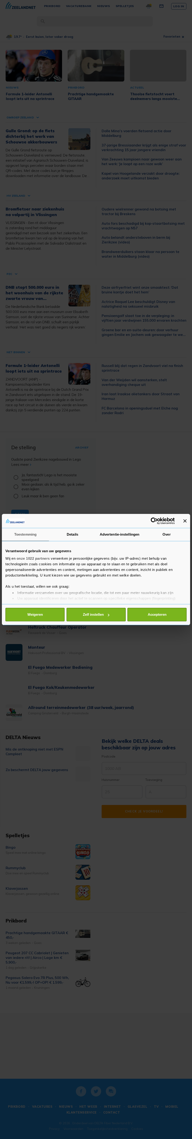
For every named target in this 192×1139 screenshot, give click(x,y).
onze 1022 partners (33, 558)
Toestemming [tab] (25, 534)
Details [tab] (72, 534)
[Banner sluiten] (185, 521)
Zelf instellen (93, 614)
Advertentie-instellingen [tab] (119, 534)
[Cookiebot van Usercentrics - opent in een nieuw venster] (154, 520)
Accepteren (157, 614)
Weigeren (35, 614)
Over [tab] (166, 534)
